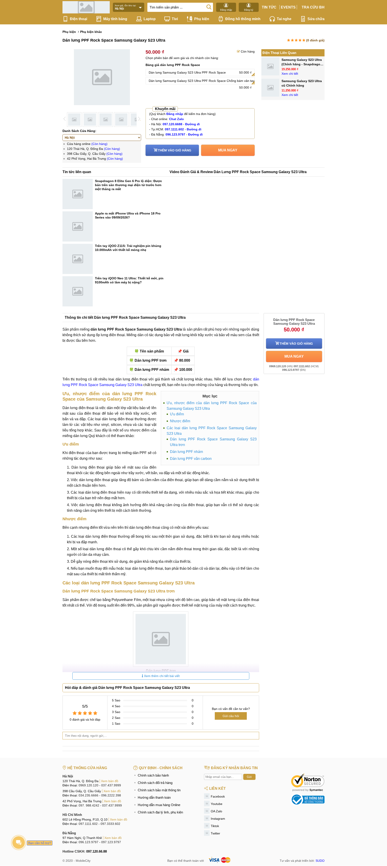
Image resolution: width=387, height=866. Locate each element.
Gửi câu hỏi (231, 716)
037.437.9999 (111, 785)
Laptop (150, 19)
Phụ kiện (201, 19)
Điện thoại (78, 19)
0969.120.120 (88, 785)
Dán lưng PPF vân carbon (191, 459)
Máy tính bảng (115, 19)
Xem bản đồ (109, 781)
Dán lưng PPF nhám (186, 452)
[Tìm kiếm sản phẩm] (209, 7)
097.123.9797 (111, 842)
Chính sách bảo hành (153, 775)
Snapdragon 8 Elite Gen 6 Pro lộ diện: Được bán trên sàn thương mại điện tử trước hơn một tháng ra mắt (128, 185)
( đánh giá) (315, 40)
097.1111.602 (88, 824)
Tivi (175, 19)
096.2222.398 (111, 795)
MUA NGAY (227, 150)
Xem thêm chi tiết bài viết (161, 676)
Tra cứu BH (313, 7)
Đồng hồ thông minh (242, 19)
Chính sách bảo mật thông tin (159, 790)
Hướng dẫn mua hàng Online (159, 805)
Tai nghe (284, 19)
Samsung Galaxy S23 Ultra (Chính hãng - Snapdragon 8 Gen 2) (302, 64)
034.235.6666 (88, 795)
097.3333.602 (110, 824)
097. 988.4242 (89, 805)
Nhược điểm (180, 421)
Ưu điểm (177, 414)
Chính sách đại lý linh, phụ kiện (160, 812)
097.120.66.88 (96, 851)
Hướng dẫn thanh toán (154, 797)
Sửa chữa (316, 19)
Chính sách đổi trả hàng (155, 783)
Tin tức (269, 7)
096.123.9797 (88, 842)
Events (288, 7)
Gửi (249, 777)
